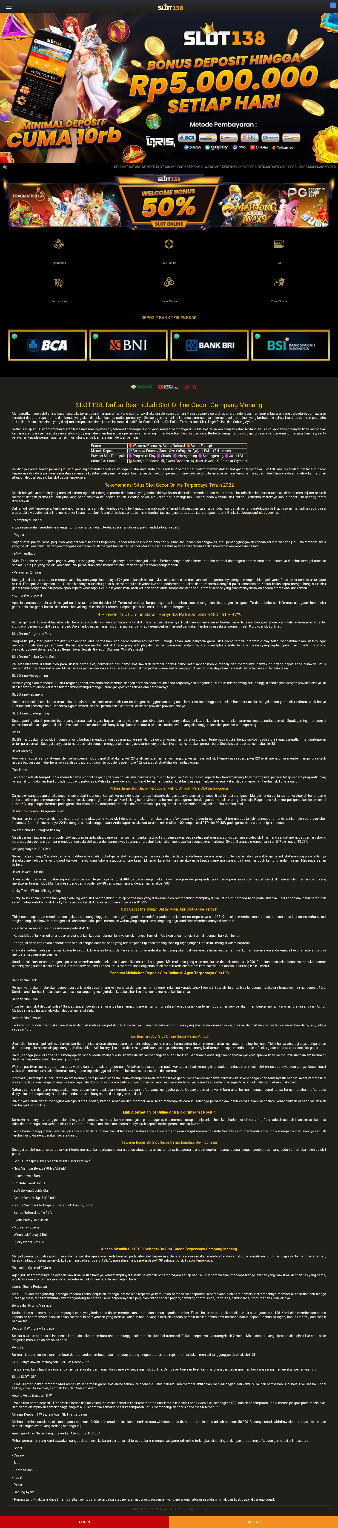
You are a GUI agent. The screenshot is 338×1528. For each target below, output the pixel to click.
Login (84, 1522)
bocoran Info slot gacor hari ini (131, 1082)
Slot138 (20, 1384)
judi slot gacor (263, 512)
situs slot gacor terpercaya (65, 477)
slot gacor (250, 433)
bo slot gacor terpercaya (43, 1149)
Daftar (253, 1522)
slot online (49, 413)
